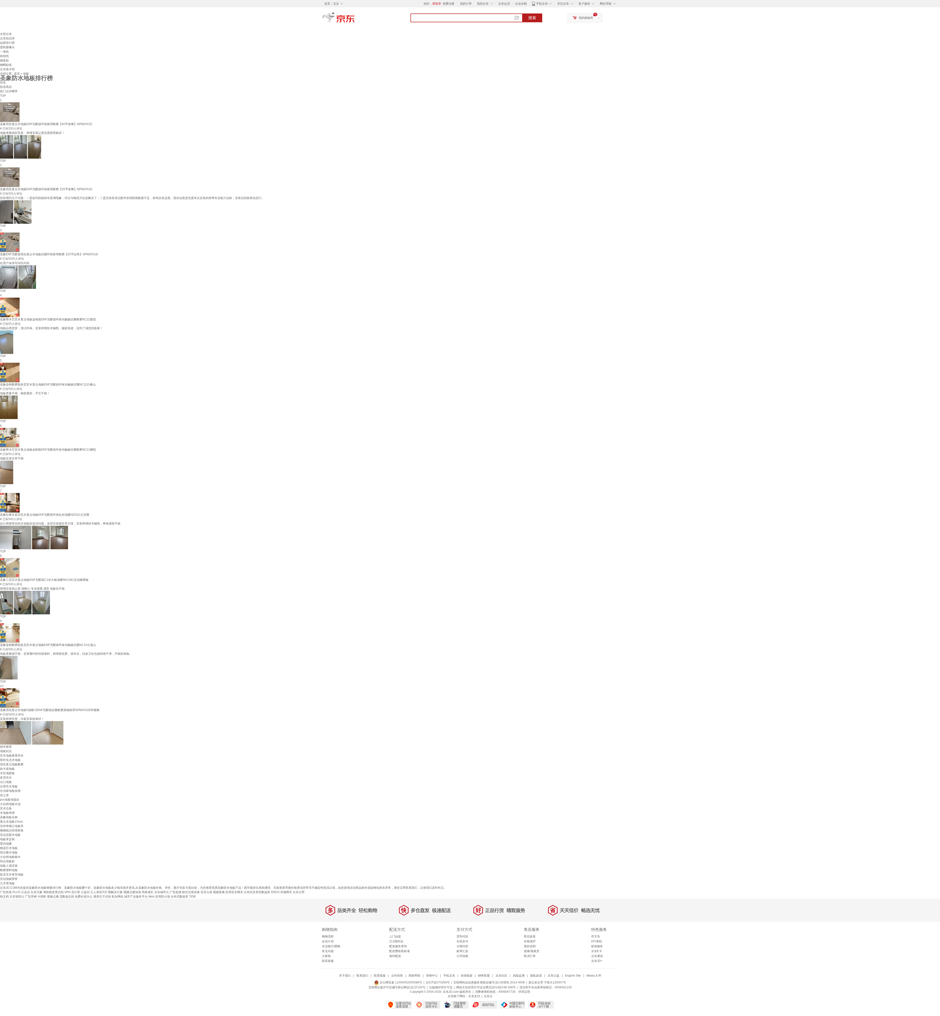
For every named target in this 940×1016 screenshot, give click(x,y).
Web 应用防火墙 (159, 896)
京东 (355, 19)
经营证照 (524, 991)
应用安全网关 (234, 892)
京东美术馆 (7, 69)
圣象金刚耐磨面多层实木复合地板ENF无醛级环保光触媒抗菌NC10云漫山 (48, 645)
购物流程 (328, 936)
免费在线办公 (84, 896)
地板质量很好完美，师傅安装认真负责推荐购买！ (32, 133)
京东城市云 (161, 892)
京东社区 (501, 975)
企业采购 (521, 3)
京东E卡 (596, 951)
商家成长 (147, 892)
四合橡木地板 (9, 852)
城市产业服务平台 (136, 896)
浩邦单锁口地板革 (12, 826)
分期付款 (462, 946)
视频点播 (53, 896)
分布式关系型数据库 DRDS (262, 892)
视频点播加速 (132, 892)
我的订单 (466, 3)
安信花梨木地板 (10, 835)
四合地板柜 (7, 861)
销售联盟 (484, 975)
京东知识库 (7, 38)
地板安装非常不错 (12, 458)
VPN (67, 892)
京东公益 (553, 975)
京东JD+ (596, 961)
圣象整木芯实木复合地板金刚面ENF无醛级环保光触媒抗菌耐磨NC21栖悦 (48, 449)
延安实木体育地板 (12, 874)
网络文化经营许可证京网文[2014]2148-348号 (486, 987)
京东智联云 (17, 896)
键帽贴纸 (6, 65)
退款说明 (530, 946)
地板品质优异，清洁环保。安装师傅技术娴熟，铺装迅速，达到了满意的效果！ (51, 328)
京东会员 (504, 3)
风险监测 (519, 975)
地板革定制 (7, 839)
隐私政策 (536, 975)
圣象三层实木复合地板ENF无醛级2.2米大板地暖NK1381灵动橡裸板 (44, 580)
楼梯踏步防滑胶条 (12, 830)
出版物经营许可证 (441, 987)
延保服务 (597, 946)
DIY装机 (596, 941)
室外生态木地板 (10, 760)
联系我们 (362, 975)
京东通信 (597, 956)
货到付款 (462, 936)
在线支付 (462, 941)
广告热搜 (175, 892)
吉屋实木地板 (9, 786)
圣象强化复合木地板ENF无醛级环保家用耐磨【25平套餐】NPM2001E (46, 189)
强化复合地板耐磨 (12, 764)
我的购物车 (586, 18)
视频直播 (219, 892)
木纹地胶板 (7, 773)
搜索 (532, 18)
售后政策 (530, 936)
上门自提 (395, 936)
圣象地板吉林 (9, 817)
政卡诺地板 (7, 769)
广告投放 (6, 892)
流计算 (75, 892)
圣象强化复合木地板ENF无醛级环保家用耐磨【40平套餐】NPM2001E (46, 124)
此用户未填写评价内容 (14, 263)
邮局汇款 (462, 951)
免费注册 (448, 3)
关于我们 (345, 975)
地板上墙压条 (9, 865)
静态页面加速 (191, 892)
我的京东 (483, 3)
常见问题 (328, 951)
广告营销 (31, 896)
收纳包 (4, 56)
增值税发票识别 (53, 892)
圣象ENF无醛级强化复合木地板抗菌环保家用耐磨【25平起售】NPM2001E (49, 254)
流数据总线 (66, 896)
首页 (17, 73)
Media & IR (594, 975)
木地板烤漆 (7, 813)
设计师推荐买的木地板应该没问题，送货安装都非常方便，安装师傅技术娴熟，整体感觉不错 (60, 523)
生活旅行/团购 (331, 946)
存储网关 (286, 892)
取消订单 (530, 956)
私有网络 (117, 896)
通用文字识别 (102, 896)
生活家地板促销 (10, 791)
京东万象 (36, 892)
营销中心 (432, 975)
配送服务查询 (398, 946)
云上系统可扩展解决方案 (106, 892)
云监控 (85, 892)
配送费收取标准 (399, 951)
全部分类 (6, 34)
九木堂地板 (7, 883)
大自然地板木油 (10, 804)
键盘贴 (4, 60)
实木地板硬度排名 (12, 755)
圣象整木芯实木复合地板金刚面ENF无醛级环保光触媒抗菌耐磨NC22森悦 (48, 319)
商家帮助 (414, 975)
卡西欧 (41, 896)
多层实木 (6, 777)
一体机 (4, 51)
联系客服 (328, 961)
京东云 (488, 996)
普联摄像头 (7, 47)
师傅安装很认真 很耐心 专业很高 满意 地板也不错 (32, 588)
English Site (573, 975)
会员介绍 (328, 941)
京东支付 (474, 996)
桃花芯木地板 (9, 848)
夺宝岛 (595, 936)
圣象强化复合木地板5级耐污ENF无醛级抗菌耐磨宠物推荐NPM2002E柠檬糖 (49, 710)
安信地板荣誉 (9, 879)
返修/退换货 (531, 951)
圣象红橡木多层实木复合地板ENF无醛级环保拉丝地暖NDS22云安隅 (44, 514)
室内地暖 (6, 843)
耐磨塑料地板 (9, 870)
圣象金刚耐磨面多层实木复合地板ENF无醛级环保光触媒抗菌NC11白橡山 (48, 384)
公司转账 (462, 956)
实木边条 (6, 808)
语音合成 (206, 892)
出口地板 (6, 782)
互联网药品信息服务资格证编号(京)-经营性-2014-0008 (489, 982)
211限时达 (396, 941)
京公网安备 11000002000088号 (400, 982)
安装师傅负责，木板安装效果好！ (22, 719)
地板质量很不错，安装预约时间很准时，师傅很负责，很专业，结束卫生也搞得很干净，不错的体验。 (66, 653)
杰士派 (4, 795)
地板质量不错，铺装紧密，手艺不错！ (25, 393)
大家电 (326, 956)
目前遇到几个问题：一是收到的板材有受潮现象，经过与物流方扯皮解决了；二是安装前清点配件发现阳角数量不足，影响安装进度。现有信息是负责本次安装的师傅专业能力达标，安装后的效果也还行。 (132, 198)
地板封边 (6, 751)
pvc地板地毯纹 (9, 799)
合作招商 (397, 975)
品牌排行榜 (7, 43)
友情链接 (466, 975)
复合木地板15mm (11, 821)
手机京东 (542, 3)
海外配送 (395, 956)
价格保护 (530, 941)
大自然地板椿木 (10, 857)
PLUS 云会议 (21, 892)
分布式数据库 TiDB (183, 896)
